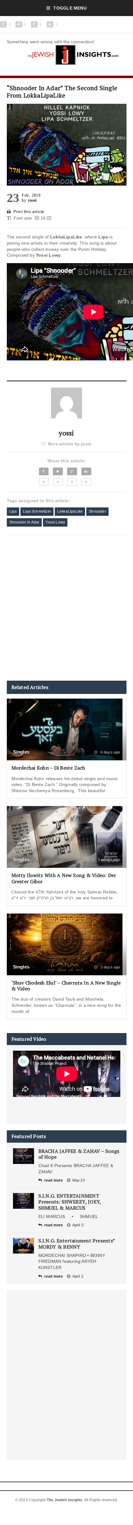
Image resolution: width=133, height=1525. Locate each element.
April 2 (78, 1276)
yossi (32, 200)
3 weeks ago (108, 860)
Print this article (29, 211)
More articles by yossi (69, 444)
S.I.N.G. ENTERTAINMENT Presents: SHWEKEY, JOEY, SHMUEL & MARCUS (69, 1201)
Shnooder (97, 511)
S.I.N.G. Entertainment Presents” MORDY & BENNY (76, 1243)
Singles (21, 752)
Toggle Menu (69, 8)
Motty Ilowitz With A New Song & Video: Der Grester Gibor (63, 878)
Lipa (13, 511)
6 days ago (110, 752)
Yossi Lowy (55, 522)
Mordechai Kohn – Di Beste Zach (48, 767)
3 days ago (110, 967)
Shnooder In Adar (24, 522)
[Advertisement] (66, 608)
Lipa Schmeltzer (37, 511)
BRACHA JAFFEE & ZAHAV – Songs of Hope (78, 1154)
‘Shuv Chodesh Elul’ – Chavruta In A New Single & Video (66, 985)
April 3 (78, 1225)
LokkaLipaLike (70, 511)
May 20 (78, 1180)
